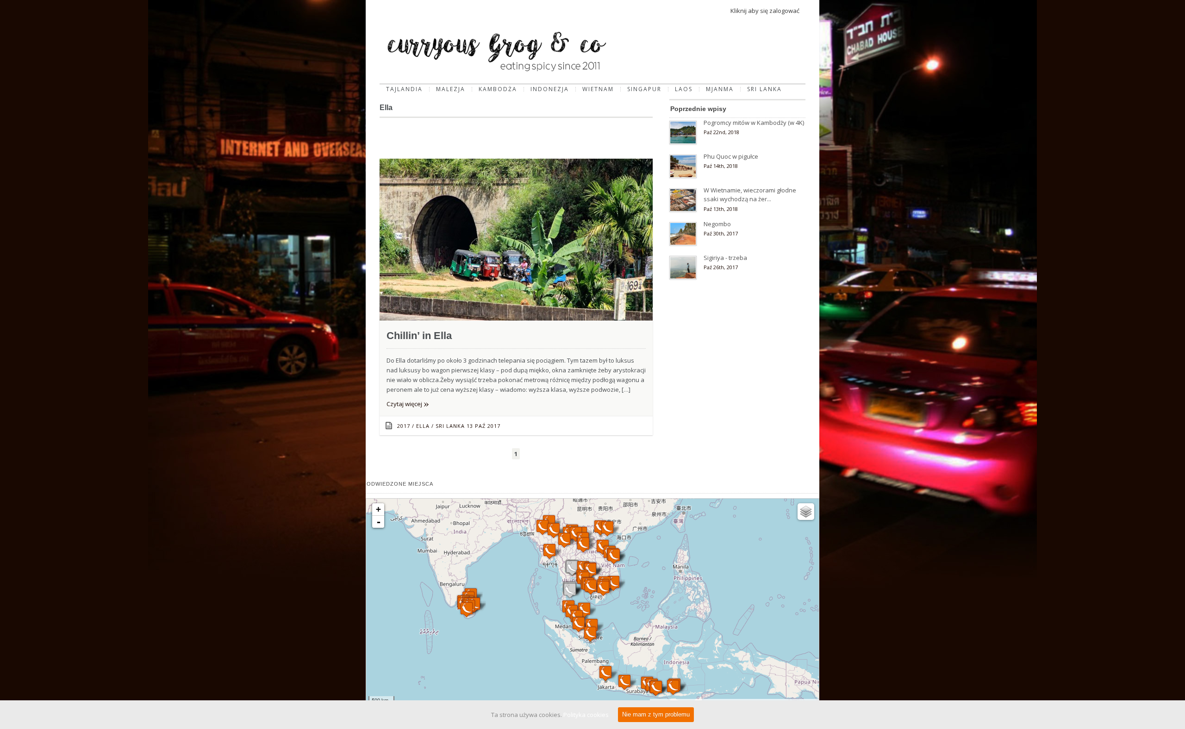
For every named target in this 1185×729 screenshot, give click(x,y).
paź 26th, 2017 (721, 267)
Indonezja (549, 89)
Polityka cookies (586, 714)
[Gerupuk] (656, 688)
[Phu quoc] (590, 586)
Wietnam (598, 89)
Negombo (717, 224)
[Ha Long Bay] (607, 528)
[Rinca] (673, 687)
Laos (683, 89)
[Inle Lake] (553, 530)
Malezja (450, 89)
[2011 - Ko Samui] (569, 590)
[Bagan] (542, 527)
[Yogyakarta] (624, 682)
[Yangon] (549, 551)
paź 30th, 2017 (721, 233)
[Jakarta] (605, 673)
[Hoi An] (613, 556)
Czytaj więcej (408, 404)
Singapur (644, 89)
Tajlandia (404, 89)
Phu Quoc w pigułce (731, 156)
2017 (403, 425)
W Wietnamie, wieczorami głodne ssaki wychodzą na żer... (750, 195)
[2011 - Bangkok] (572, 567)
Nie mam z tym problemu (656, 714)
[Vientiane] (583, 544)
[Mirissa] (466, 609)
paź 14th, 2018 (721, 165)
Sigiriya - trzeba (725, 257)
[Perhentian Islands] (584, 609)
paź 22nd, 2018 (721, 132)
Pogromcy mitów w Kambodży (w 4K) (754, 122)
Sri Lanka (764, 89)
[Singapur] (590, 634)
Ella (423, 425)
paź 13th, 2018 (721, 208)
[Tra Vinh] (603, 588)
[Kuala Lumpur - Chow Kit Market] (578, 624)
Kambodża (498, 89)
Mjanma (720, 89)
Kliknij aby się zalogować (764, 10)
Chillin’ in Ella (419, 335)
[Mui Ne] (613, 583)
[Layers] (806, 511)
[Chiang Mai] (564, 540)
